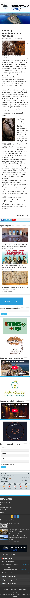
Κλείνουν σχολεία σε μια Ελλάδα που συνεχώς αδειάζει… (19, 530)
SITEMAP (3, 509)
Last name (3, 453)
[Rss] (12, 516)
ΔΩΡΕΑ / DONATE (11, 301)
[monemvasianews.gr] (15, 6)
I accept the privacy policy (9, 464)
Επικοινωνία (4, 505)
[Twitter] (18, 516)
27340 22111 (25, 567)
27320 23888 (25, 569)
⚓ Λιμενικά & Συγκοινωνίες (9, 580)
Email (2, 458)
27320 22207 (25, 561)
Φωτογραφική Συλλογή (7, 507)
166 (28, 572)
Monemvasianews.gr (15, 591)
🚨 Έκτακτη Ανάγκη (7, 558)
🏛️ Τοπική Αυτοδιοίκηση (8, 576)
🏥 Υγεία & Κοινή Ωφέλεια (8, 583)
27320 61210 (25, 564)
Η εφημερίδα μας (5, 502)
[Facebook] (15, 516)
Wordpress (14, 589)
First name (3, 447)
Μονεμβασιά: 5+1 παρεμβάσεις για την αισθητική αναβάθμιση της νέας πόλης (18, 537)
